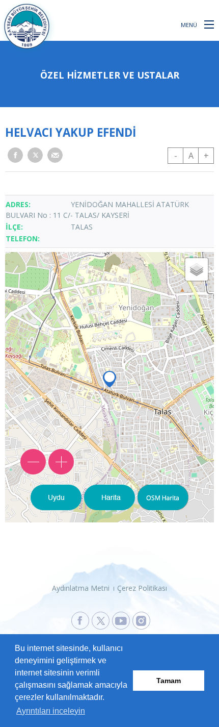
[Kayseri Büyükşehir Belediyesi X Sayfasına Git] (101, 621)
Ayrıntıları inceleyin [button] (50, 711)
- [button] (175, 155)
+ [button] (206, 155)
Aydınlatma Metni (81, 588)
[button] (209, 24)
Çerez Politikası (142, 588)
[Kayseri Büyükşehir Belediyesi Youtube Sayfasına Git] (121, 621)
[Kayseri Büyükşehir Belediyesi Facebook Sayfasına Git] (80, 621)
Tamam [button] (168, 680)
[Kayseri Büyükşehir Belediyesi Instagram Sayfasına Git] (141, 621)
